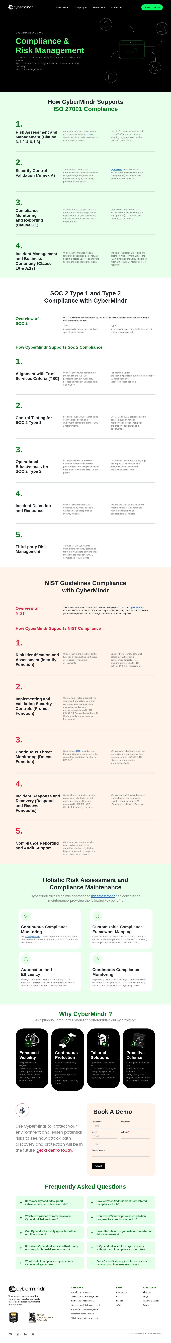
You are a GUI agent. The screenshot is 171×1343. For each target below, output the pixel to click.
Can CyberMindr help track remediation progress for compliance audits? (121, 1217)
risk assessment (103, 896)
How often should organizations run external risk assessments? (124, 1232)
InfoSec (119, 1301)
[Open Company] (86, 7)
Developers (121, 1292)
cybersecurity (137, 607)
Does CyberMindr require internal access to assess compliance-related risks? (123, 1262)
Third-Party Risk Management (84, 1318)
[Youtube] (33, 1334)
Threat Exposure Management (85, 1296)
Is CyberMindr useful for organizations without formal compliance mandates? (121, 1247)
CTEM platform (32, 936)
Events (146, 1305)
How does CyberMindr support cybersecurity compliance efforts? (46, 1202)
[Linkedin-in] (25, 1334)
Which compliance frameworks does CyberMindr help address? (48, 1217)
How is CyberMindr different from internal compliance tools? (122, 1202)
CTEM (89, 134)
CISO (118, 1305)
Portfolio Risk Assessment (82, 1301)
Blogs (145, 1296)
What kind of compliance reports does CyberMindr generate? (49, 1262)
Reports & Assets (151, 1301)
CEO (118, 1296)
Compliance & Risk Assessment (85, 1305)
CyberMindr (116, 169)
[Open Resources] (105, 7)
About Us (147, 1292)
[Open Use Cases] (68, 7)
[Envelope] (10, 1334)
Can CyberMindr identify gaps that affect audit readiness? (51, 1232)
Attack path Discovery (81, 1292)
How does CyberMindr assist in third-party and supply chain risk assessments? (51, 1247)
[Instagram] (18, 1334)
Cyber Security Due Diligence (84, 1309)
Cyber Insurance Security (82, 1314)
